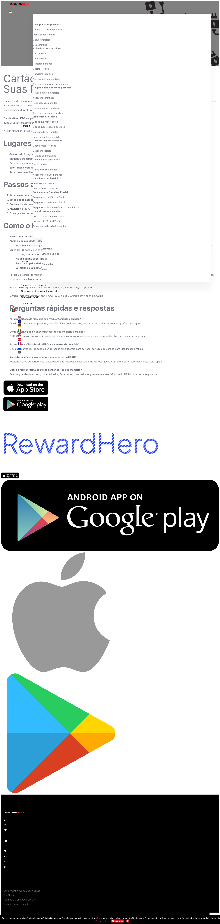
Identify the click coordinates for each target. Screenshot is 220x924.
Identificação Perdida (44, 34)
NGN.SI (36, 890)
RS (4, 866)
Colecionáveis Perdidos (45, 169)
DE (5, 830)
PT (5, 861)
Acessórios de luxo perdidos (47, 174)
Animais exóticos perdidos (46, 79)
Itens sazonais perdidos (45, 102)
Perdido (25, 125)
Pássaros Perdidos (42, 63)
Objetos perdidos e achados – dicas (41, 291)
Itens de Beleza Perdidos (46, 188)
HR (5, 840)
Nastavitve (104, 921)
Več (95, 921)
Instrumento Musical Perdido (47, 221)
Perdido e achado (26, 260)
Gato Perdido (40, 58)
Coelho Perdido (41, 68)
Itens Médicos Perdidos (45, 183)
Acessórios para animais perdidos (50, 84)
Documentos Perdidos (44, 145)
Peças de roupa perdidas (46, 108)
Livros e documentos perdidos (49, 216)
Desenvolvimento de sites (16, 890)
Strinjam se (117, 921)
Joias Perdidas (40, 164)
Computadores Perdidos (45, 132)
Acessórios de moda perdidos (48, 113)
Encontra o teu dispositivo (35, 285)
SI (4, 819)
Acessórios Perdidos (43, 97)
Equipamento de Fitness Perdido (49, 197)
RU (5, 856)
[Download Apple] (10, 477)
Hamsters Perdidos (43, 73)
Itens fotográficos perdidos (47, 137)
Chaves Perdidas (41, 39)
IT (4, 835)
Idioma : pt (27, 303)
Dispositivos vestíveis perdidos (49, 126)
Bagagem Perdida (42, 150)
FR (4, 851)
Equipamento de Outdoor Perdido (50, 202)
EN (5, 825)
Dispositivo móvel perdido (46, 121)
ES (4, 846)
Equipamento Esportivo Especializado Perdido (56, 207)
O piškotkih (9, 895)
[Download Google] (110, 550)
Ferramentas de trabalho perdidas (50, 226)
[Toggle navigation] (10, 12)
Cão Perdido (39, 53)
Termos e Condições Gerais (19, 899)
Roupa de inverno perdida (46, 92)
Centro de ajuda (30, 297)
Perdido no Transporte (44, 155)
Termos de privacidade (16, 904)
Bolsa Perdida (40, 44)
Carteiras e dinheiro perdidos (48, 29)
